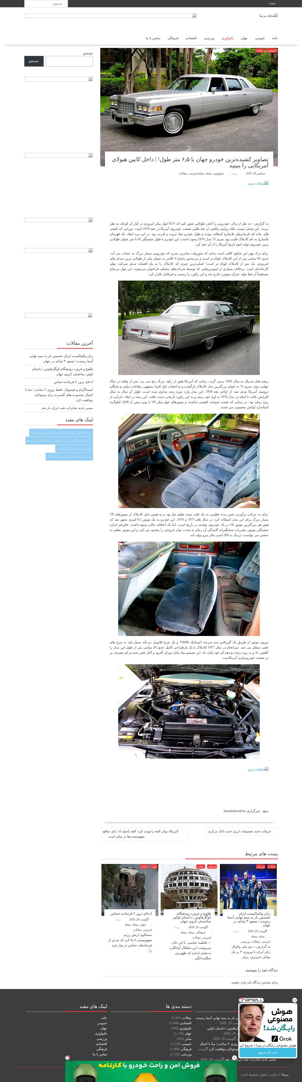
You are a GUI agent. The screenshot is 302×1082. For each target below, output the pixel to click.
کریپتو (31, 440)
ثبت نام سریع (268, 1052)
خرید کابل (44, 440)
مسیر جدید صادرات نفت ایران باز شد (67, 408)
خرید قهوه (61, 440)
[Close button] (294, 1000)
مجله (208, 173)
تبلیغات (272, 3)
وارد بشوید (238, 982)
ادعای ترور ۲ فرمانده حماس (131, 913)
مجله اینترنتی (196, 173)
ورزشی (209, 38)
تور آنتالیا (52, 432)
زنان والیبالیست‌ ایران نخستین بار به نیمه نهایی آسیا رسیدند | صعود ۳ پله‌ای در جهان (248, 919)
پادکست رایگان (81, 440)
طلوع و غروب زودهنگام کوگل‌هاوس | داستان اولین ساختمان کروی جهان (192, 917)
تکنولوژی (228, 38)
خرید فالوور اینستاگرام (76, 432)
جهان (244, 38)
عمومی (260, 38)
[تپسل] (67, 1057)
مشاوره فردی (82, 448)
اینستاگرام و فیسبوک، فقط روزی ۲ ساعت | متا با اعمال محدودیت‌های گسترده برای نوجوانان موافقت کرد (59, 395)
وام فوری (63, 448)
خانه (275, 38)
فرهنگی (173, 38)
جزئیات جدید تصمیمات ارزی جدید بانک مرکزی (239, 831)
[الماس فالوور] (189, 781)
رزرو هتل (36, 432)
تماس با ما (153, 38)
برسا (234, 173)
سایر (188, 1038)
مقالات (259, 50)
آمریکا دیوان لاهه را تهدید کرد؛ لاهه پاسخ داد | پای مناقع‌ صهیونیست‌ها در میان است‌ (140, 833)
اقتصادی (191, 38)
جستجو (88, 53)
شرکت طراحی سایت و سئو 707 (69, 456)
